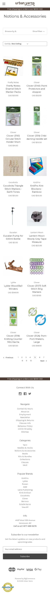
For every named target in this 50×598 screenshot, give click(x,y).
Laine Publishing (25, 490)
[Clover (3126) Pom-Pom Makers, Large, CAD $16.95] (37, 316)
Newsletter (25, 417)
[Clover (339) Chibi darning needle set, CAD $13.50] (37, 116)
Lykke (25, 481)
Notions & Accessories (25, 451)
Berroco (25, 501)
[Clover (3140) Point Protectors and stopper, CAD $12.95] (37, 66)
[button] (25, 31)
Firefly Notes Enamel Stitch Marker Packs (13, 88)
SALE (25, 465)
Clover (25, 498)
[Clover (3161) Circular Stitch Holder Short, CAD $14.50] (13, 116)
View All (25, 507)
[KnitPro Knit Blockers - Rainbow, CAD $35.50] (37, 166)
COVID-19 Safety (25, 429)
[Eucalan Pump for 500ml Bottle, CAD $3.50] (13, 216)
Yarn (25, 445)
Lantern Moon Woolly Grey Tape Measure (36, 238)
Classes (25, 462)
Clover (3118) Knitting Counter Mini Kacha (13, 338)
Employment (25, 414)
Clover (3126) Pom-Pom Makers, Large (37, 338)
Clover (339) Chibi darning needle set (37, 137)
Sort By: (8, 44)
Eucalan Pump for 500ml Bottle (13, 237)
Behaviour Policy (25, 426)
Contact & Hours (25, 409)
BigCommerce (29, 579)
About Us (25, 411)
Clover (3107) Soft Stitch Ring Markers (36, 288)
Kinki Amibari (25, 493)
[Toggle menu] (4, 4)
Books (25, 453)
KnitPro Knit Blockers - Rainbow (36, 188)
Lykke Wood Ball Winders (13, 287)
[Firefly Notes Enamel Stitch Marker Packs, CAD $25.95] (13, 66)
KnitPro (25, 478)
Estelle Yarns (25, 504)
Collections (25, 459)
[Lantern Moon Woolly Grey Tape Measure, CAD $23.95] (37, 216)
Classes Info (25, 423)
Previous (9, 357)
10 (31, 361)
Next (42, 361)
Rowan (25, 484)
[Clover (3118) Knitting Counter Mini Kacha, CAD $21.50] (13, 316)
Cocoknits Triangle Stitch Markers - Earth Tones (13, 188)
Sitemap (25, 432)
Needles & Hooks (25, 448)
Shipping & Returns (25, 420)
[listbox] (20, 44)
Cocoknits (25, 495)
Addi (25, 487)
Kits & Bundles (25, 456)
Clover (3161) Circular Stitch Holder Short (13, 138)
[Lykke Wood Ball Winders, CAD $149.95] (13, 266)
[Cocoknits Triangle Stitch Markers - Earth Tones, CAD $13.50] (13, 166)
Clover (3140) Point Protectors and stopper (37, 88)
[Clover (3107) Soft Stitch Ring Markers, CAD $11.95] (37, 266)
